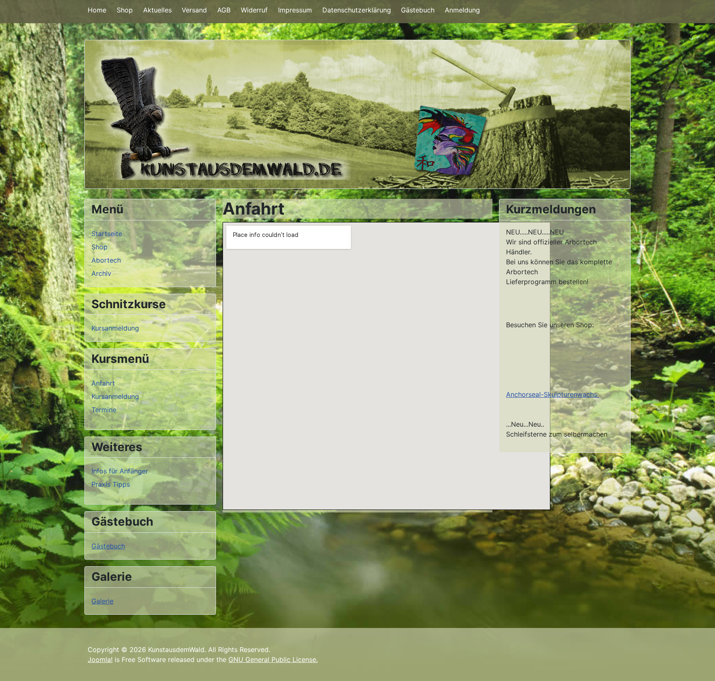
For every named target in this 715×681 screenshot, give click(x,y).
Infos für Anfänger (119, 471)
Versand (194, 10)
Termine (103, 410)
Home (97, 10)
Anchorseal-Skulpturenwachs (552, 394)
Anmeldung (462, 10)
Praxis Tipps (110, 484)
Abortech (106, 260)
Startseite (106, 233)
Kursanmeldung (115, 328)
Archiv (101, 273)
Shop (125, 10)
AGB (223, 10)
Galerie (102, 601)
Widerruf (254, 10)
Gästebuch (417, 10)
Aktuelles (157, 10)
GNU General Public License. (273, 659)
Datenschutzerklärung (356, 10)
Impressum (295, 10)
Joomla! (100, 659)
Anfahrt (103, 383)
